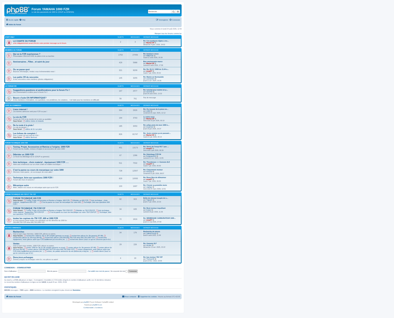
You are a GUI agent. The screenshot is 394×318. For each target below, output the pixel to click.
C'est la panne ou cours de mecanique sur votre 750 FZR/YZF (73, 212)
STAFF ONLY (9, 37)
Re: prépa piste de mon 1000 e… (156, 125)
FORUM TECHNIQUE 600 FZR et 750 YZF (20, 194)
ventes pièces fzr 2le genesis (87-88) (82, 247)
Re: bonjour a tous (151, 54)
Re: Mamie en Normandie (153, 77)
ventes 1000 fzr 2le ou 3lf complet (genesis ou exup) (45, 247)
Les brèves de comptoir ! (25, 133)
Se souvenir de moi (118, 271)
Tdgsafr (149, 200)
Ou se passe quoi (21, 69)
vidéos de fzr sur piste (33, 129)
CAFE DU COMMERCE (13, 105)
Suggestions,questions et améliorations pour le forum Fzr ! (41, 90)
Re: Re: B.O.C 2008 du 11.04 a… (156, 69)
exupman (149, 127)
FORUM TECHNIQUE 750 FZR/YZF (29, 208)
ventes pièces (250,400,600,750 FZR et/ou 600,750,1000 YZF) (51, 249)
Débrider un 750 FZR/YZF (85, 210)
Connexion (9, 268)
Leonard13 (150, 79)
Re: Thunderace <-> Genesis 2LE (156, 162)
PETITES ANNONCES (13, 228)
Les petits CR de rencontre (25, 77)
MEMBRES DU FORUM (13, 50)
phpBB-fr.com (97, 305)
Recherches (18, 232)
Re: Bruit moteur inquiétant (154, 208)
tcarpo (148, 210)
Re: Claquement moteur (153, 170)
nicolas (148, 245)
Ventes (16, 243)
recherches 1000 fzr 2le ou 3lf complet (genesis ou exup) (47, 236)
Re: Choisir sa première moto (155, 185)
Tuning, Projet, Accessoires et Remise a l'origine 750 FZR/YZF (49, 210)
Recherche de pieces (151, 231)
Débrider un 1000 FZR (23, 154)
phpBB (85, 302)
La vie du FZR (19, 117)
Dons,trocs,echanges (23, 257)
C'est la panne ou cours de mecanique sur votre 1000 (38, 170)
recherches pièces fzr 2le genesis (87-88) (87, 236)
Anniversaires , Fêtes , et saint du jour (31, 62)
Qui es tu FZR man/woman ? (26, 54)
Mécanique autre (21, 185)
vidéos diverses (31, 137)
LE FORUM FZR (10, 86)
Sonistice (76, 290)
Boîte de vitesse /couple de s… (155, 198)
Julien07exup (151, 233)
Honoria (149, 171)
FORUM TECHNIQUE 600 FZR (27, 198)
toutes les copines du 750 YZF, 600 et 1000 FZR (35, 218)
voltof (148, 111)
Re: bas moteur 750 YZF (153, 257)
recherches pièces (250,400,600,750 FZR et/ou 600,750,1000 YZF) (70, 237)
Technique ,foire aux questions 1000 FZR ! (33, 177)
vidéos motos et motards (34, 121)
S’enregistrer (24, 268)
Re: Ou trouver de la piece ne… (156, 109)
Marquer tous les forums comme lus (168, 33)
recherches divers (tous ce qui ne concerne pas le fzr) (90, 239)
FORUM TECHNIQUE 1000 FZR (16, 143)
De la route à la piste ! (23, 125)
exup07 (149, 71)
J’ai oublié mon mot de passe (98, 271)
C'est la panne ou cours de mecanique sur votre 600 (61, 202)
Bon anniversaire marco (153, 61)
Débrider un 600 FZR (80, 200)
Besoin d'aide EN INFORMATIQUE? (29, 98)
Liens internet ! (20, 109)
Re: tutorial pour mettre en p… (155, 90)
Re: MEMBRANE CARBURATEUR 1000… (159, 218)
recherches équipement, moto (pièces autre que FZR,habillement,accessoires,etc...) (60, 238)
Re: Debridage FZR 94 (152, 154)
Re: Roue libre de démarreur (154, 177)
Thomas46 (150, 259)
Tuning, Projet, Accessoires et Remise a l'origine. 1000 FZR (41, 147)
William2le (149, 56)
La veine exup (149, 117)
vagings (149, 187)
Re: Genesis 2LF (150, 243)
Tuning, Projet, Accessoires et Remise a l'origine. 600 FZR (48, 200)
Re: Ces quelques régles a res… (156, 41)
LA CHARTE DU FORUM (24, 41)
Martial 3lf (150, 43)
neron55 (149, 92)
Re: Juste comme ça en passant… (157, 133)
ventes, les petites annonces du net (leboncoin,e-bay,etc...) (69, 251)
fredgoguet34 (151, 156)
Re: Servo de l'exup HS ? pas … (156, 147)
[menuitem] (22, 20)
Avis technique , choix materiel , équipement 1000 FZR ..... (41, 162)
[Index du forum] (18, 10)
